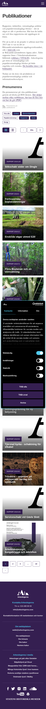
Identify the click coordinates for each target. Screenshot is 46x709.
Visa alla (7, 113)
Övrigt (6, 122)
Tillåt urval (23, 395)
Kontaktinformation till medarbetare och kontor (23, 615)
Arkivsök (11, 49)
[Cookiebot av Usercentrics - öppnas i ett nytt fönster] (32, 304)
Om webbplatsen (23, 636)
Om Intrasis (23, 639)
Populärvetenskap (10, 118)
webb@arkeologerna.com (23, 630)
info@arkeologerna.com (23, 609)
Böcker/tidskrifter (29, 113)
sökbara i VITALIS (20, 57)
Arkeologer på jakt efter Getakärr (23, 658)
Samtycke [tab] (8, 311)
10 (36, 564)
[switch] (39, 360)
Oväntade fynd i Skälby (23, 677)
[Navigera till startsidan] (23, 597)
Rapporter (24, 118)
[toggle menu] (42, 3)
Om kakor (23, 642)
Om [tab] (37, 311)
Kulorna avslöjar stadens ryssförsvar (23, 673)
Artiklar (16, 113)
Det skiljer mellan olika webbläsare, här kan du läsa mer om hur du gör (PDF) (22, 97)
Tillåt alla (23, 387)
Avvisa (23, 403)
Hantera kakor (23, 645)
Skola (33, 118)
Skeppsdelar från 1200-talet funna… (23, 666)
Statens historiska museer (23, 699)
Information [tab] (23, 311)
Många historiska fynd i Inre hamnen (23, 669)
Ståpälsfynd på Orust (23, 662)
